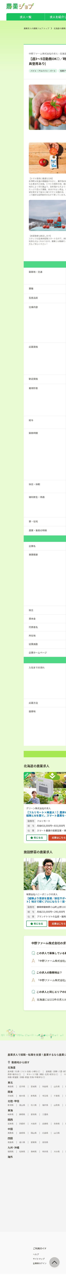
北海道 (11, 1067)
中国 (10, 1129)
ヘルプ (36, 1254)
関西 (10, 1120)
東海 (10, 1110)
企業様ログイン (39, 1263)
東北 (10, 1082)
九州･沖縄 (13, 1147)
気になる (38, 837)
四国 (10, 1138)
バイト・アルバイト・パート (43, 70)
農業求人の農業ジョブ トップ (36, 28)
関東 (10, 1092)
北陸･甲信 (13, 1101)
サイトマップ (39, 1259)
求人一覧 (25, 17)
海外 (10, 1157)
